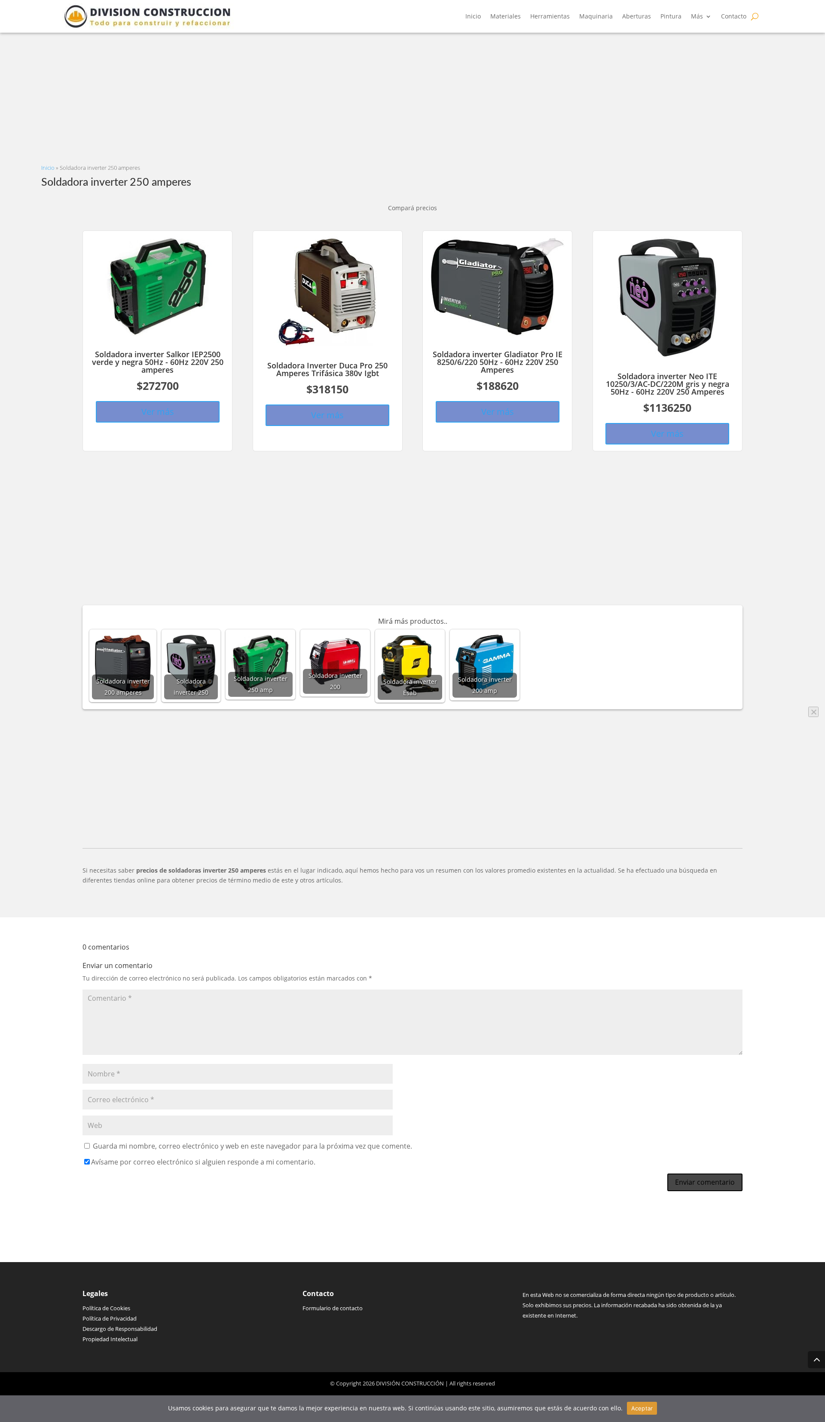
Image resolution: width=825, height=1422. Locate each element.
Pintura (670, 16)
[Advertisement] (299, 93)
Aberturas (636, 16)
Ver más (157, 411)
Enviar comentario (705, 1182)
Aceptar (642, 1408)
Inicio (473, 16)
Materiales (505, 16)
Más (697, 16)
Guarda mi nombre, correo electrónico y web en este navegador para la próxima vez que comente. (252, 1146)
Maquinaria (596, 16)
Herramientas (550, 16)
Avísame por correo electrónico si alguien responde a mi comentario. (203, 1162)
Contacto (733, 16)
